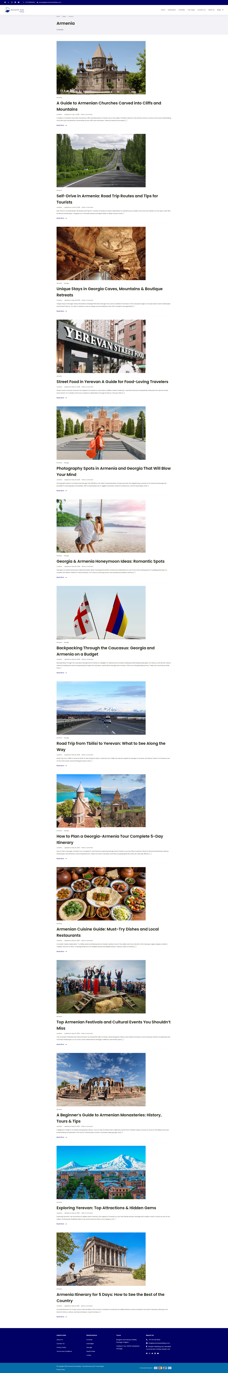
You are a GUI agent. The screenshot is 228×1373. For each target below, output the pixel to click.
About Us (211, 10)
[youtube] (18, 2)
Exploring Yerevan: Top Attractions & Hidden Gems (106, 1208)
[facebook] (5, 2)
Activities (181, 10)
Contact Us (201, 10)
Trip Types (191, 10)
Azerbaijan (90, 1344)
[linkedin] (15, 2)
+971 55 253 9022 (154, 1340)
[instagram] (11, 2)
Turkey (88, 1355)
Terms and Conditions (64, 1351)
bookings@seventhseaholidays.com (50, 2)
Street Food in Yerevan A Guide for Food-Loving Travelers (112, 381)
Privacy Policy (61, 1347)
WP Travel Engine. (98, 1366)
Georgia (66, 283)
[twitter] (8, 2)
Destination (172, 10)
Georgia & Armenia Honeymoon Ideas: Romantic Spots (111, 561)
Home (163, 10)
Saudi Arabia (90, 1351)
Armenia (59, 97)
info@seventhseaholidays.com (159, 1343)
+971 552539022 (30, 2)
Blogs (219, 10)
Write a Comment (86, 114)
